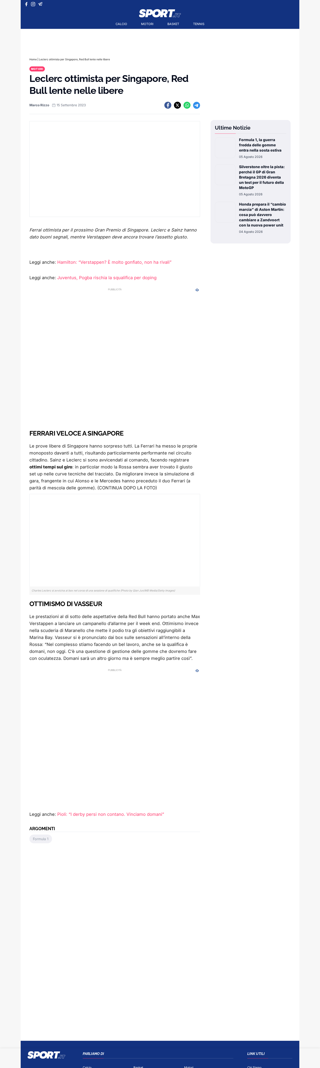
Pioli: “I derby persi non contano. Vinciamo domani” (110, 814)
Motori (147, 24)
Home (33, 59)
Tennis (198, 24)
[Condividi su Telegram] (196, 105)
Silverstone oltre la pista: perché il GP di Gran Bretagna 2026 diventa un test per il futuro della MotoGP (262, 177)
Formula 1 (41, 839)
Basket (173, 24)
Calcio (121, 24)
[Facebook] (27, 4)
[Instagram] (34, 4)
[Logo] (160, 13)
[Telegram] (41, 4)
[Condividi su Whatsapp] (187, 105)
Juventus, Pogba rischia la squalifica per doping (107, 277)
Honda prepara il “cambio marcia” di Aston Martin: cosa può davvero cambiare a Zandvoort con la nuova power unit (262, 214)
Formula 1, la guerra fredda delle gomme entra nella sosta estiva (260, 145)
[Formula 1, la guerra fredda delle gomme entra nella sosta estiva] (225, 148)
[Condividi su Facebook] (167, 105)
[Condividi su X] (177, 105)
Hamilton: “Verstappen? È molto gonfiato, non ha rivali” (114, 262)
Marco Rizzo (39, 105)
